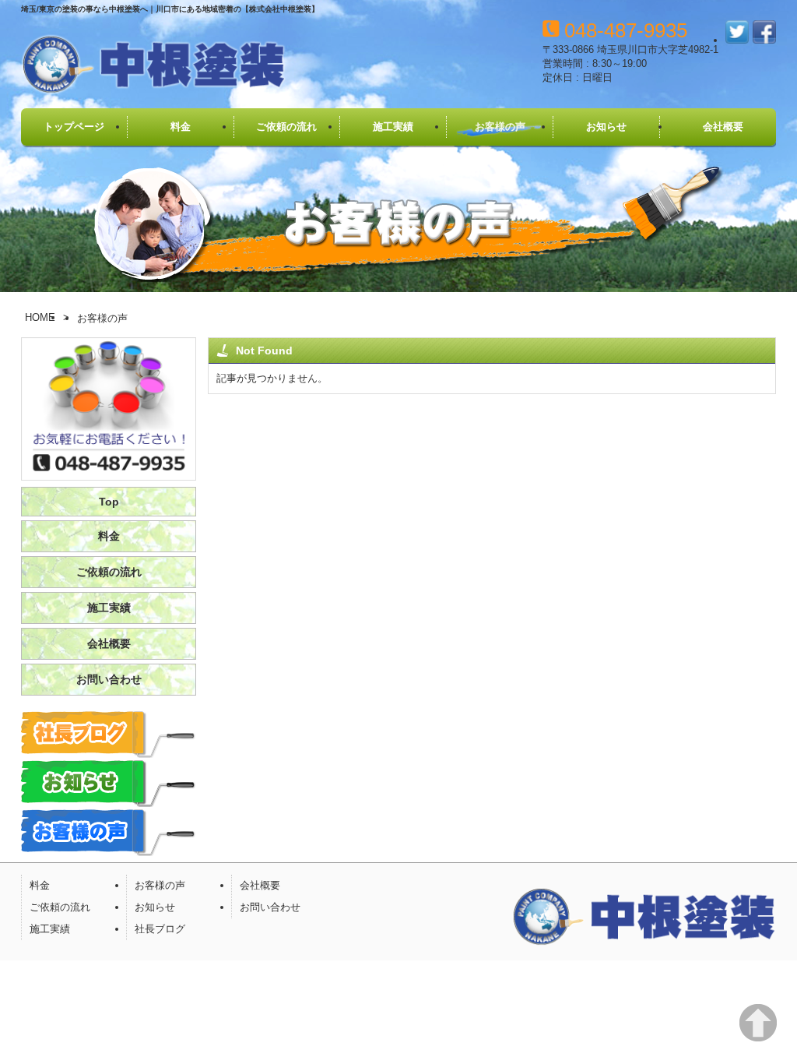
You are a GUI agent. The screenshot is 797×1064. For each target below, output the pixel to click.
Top (109, 501)
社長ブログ (160, 929)
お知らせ (606, 126)
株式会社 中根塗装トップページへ (153, 65)
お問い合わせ (109, 679)
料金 (180, 126)
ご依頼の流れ (286, 126)
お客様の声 (500, 126)
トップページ (74, 126)
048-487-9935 (625, 30)
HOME (40, 317)
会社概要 (723, 126)
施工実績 (393, 126)
